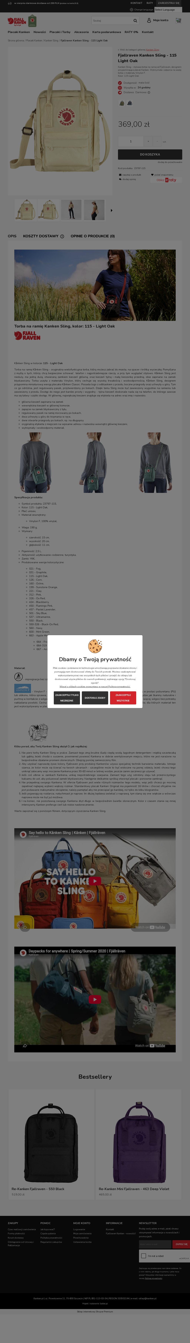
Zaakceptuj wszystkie (123, 698)
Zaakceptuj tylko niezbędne (66, 698)
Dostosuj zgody (95, 697)
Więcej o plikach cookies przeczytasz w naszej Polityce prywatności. (95, 686)
